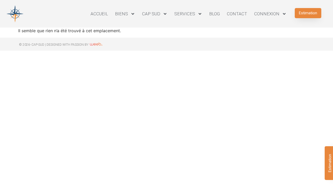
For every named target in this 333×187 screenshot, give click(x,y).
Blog (214, 13)
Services (184, 13)
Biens (121, 13)
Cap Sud (151, 13)
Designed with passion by (68, 44)
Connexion (266, 13)
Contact (237, 13)
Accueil (99, 13)
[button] (308, 13)
